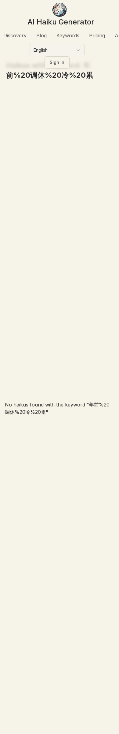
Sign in (57, 62)
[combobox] (57, 50)
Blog (41, 35)
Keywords (67, 35)
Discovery (15, 35)
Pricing (97, 35)
